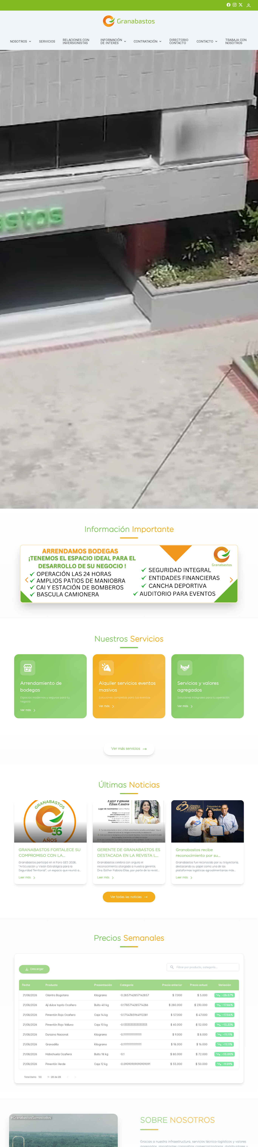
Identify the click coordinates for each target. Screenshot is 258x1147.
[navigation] (27, 580)
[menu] (129, 41)
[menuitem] (20, 41)
